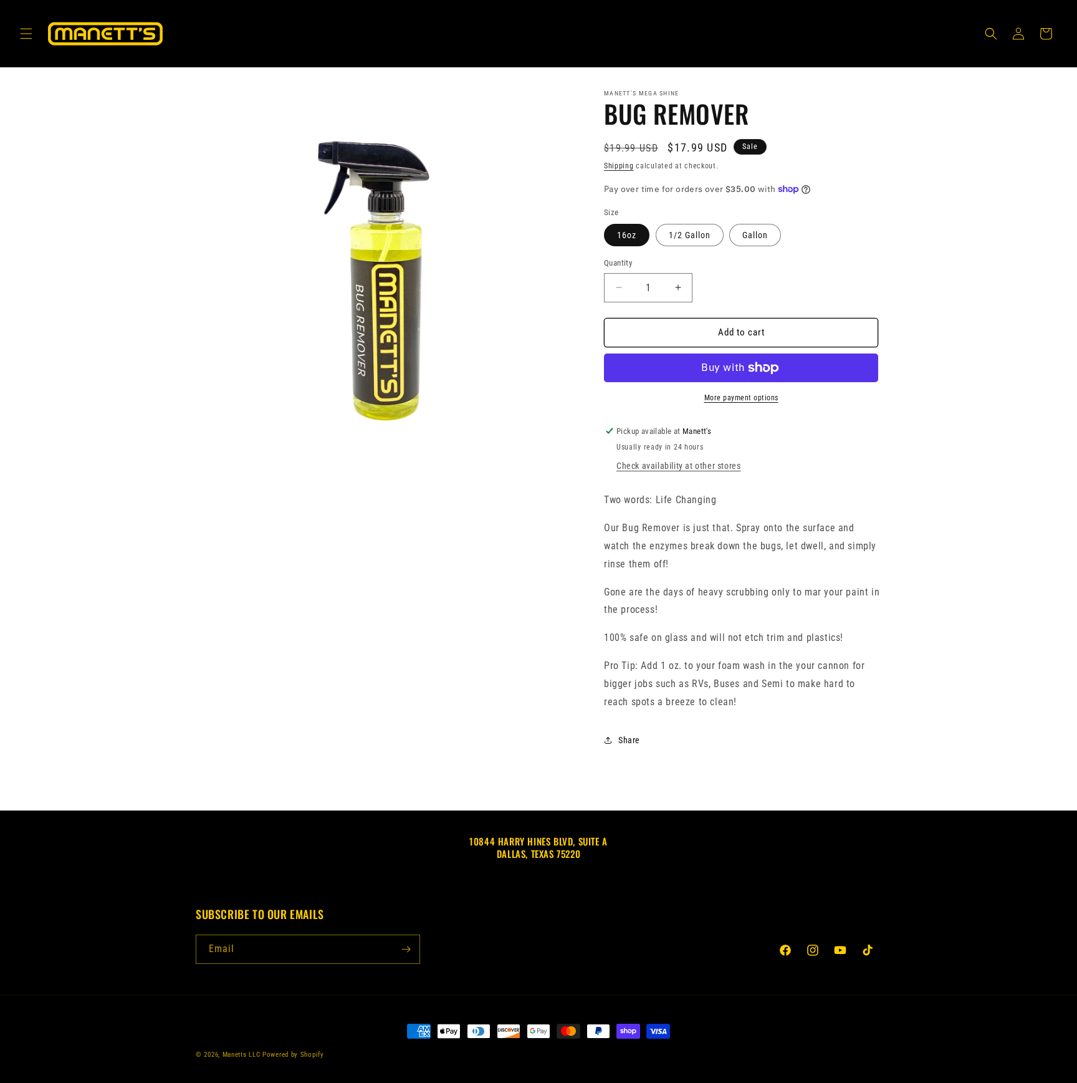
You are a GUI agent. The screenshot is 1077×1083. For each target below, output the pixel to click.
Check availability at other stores (678, 466)
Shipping (619, 165)
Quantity (618, 262)
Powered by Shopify (293, 1055)
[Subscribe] (405, 949)
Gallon (755, 235)
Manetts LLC (242, 1055)
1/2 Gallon (690, 235)
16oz (626, 235)
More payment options (741, 397)
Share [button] (629, 740)
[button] (26, 33)
